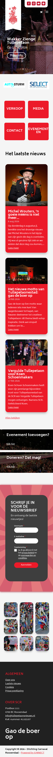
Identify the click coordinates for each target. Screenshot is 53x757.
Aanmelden (26, 565)
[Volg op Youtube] (38, 3)
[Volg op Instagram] (34, 3)
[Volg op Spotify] (43, 3)
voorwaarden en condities (27, 557)
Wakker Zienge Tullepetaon (21, 41)
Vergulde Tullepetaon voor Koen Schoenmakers (26, 374)
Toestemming (20, 547)
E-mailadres (19, 536)
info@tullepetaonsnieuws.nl (20, 716)
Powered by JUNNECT (32, 753)
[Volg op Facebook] (29, 3)
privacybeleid (28, 553)
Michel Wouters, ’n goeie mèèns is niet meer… (23, 215)
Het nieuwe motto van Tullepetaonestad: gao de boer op (26, 293)
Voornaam (19, 526)
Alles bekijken (12, 418)
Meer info (16, 55)
